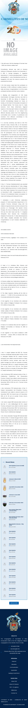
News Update (12, 472)
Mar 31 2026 (12, 480)
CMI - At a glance (14, 687)
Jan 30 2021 (12, 571)
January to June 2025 (14, 494)
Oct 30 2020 (12, 583)
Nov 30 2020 (13, 577)
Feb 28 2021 (12, 564)
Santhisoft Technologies (17, 704)
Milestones (14, 690)
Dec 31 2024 (12, 504)
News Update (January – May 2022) (16, 524)
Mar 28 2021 (12, 558)
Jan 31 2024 (12, 512)
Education (14, 664)
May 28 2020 (13, 596)
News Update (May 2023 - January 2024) (15, 510)
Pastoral (14, 661)
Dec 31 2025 (12, 488)
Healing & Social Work (14, 673)
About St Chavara (14, 684)
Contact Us (14, 693)
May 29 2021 (12, 545)
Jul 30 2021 (12, 539)
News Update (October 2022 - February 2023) (16, 517)
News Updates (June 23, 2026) (16, 465)
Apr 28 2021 (12, 552)
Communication (14, 667)
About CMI (14, 681)
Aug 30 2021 (12, 533)
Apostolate (14, 670)
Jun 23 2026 (12, 467)
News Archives (14, 603)
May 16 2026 (13, 473)
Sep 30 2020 (12, 590)
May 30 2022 (13, 526)
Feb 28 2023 (12, 519)
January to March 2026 (15, 479)
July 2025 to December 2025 (16, 487)
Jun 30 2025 (12, 496)
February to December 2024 (16, 502)
